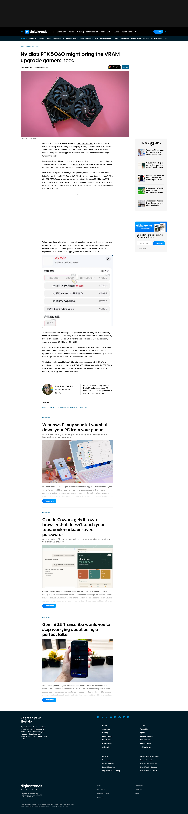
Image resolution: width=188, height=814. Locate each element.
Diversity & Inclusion (103, 793)
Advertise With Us (108, 763)
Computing (106, 729)
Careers (99, 785)
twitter (60, 393)
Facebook (98, 717)
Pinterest (119, 717)
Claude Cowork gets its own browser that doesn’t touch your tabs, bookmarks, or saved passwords (154, 167)
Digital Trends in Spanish (148, 767)
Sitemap (137, 793)
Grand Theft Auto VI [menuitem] (36, 39)
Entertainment (107, 743)
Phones (104, 725)
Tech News (83, 407)
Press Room (138, 789)
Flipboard (128, 717)
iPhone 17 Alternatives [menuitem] (121, 39)
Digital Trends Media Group (33, 806)
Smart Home (106, 740)
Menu (21, 31)
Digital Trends (32, 34)
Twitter (106, 717)
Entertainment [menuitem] (92, 32)
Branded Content (146, 760)
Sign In (158, 31)
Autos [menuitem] (116, 32)
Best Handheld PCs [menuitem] (86, 39)
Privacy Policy (142, 248)
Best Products (145, 740)
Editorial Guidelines (108, 767)
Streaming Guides (146, 736)
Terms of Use (100, 797)
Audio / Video (107, 736)
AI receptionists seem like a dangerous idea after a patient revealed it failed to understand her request (154, 206)
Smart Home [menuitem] (127, 32)
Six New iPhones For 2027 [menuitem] (55, 39)
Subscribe (159, 243)
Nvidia (52, 407)
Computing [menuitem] (61, 32)
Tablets (142, 725)
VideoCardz (78, 164)
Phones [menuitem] (72, 32)
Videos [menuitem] (137, 32)
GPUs (44, 407)
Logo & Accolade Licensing (111, 771)
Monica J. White (27, 67)
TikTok (115, 717)
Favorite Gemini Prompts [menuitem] (140, 39)
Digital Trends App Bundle (148, 771)
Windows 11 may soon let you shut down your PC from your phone (155, 153)
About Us (105, 756)
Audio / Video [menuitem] (106, 32)
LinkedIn (124, 717)
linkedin (56, 393)
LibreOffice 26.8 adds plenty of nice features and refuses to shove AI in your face (154, 192)
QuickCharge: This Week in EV (67, 407)
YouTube (111, 717)
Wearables (144, 729)
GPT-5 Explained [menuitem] (156, 39)
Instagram (102, 717)
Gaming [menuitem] (80, 32)
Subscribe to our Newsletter (149, 756)
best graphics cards (85, 143)
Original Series (145, 747)
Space (142, 733)
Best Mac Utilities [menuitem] (72, 39)
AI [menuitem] (53, 32)
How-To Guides (145, 743)
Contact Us (106, 760)
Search (166, 31)
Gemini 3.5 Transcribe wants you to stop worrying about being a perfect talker (155, 178)
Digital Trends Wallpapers (148, 763)
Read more (49, 501)
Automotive (106, 747)
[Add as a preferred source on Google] (114, 67)
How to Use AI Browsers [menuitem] (103, 39)
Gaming (105, 733)
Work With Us (101, 789)
